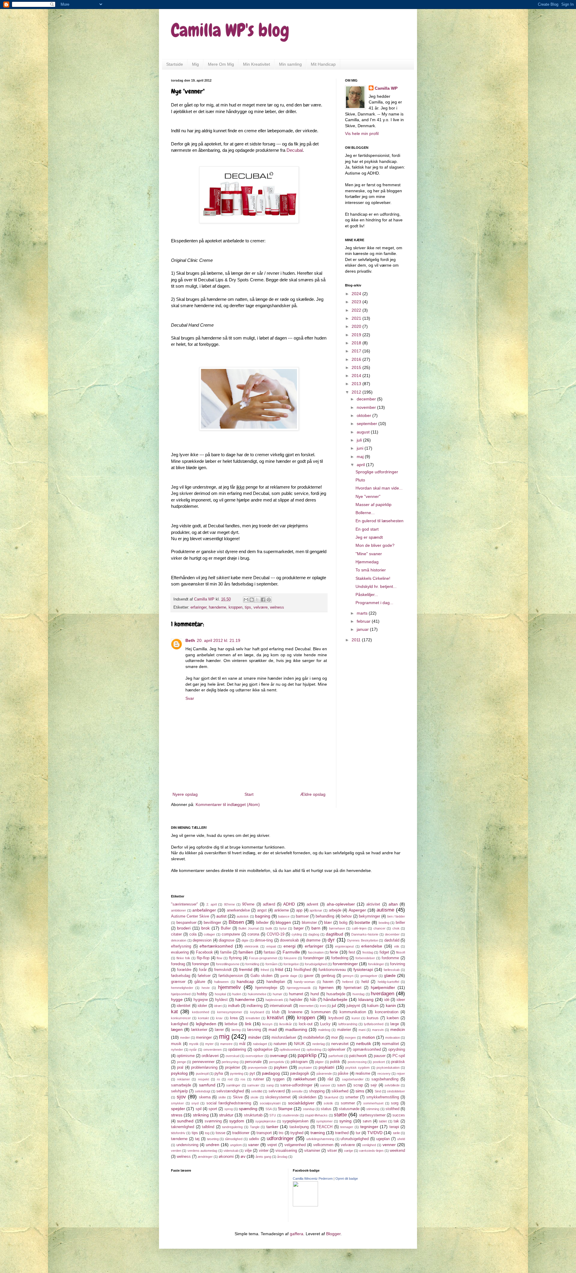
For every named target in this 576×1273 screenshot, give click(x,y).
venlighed (369, 1145)
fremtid (245, 969)
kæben (393, 1018)
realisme (363, 1073)
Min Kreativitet (256, 64)
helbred (347, 982)
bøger (299, 928)
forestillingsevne (227, 964)
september (367, 423)
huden (236, 994)
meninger (204, 1037)
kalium (373, 1006)
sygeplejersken (295, 1121)
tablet (383, 1121)
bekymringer (369, 916)
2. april (211, 904)
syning (345, 1121)
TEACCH (324, 1127)
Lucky (325, 1024)
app (299, 910)
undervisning (187, 1145)
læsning (254, 1030)
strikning (201, 1115)
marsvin (378, 1030)
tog (207, 1133)
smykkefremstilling (382, 1097)
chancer (380, 928)
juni (360, 448)
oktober (364, 415)
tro (281, 1133)
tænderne (179, 1139)
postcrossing (357, 1062)
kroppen (235, 607)
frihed (265, 970)
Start (249, 794)
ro (218, 1079)
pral (180, 1067)
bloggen (283, 922)
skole (254, 1097)
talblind (208, 1127)
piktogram (299, 1062)
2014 (357, 375)
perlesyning (230, 1062)
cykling (297, 934)
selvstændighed (230, 1091)
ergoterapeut (344, 946)
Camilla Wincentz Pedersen (313, 1178)
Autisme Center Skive (190, 916)
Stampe (285, 1108)
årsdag (282, 1156)
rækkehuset (304, 1079)
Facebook (204, 952)
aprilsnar (316, 910)
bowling (384, 922)
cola (192, 934)
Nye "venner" (368, 496)
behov (346, 916)
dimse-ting (264, 940)
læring (236, 1030)
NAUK (299, 1044)
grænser (178, 982)
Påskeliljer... (367, 594)
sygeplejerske (265, 1121)
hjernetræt (353, 988)
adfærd (269, 904)
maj (361, 456)
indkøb (234, 1006)
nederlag (318, 1044)
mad (272, 1029)
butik (269, 928)
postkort (379, 1062)
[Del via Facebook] (263, 600)
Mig (195, 64)
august (364, 432)
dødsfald (391, 940)
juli (360, 440)
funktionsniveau (332, 970)
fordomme (390, 958)
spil (199, 1109)
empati (271, 946)
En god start (367, 529)
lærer (219, 1030)
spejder (178, 1108)
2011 (357, 639)
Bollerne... (365, 512)
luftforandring (347, 1024)
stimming (372, 1109)
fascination (316, 952)
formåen (272, 964)
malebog (324, 1030)
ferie (334, 952)
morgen (350, 1037)
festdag (367, 952)
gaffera (296, 1233)
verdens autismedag (202, 1150)
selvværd (276, 1091)
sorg (394, 1103)
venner (389, 1144)
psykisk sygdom (357, 1067)
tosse (220, 1133)
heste (206, 988)
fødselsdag (180, 976)
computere (231, 934)
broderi (183, 928)
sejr (373, 1085)
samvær (253, 1085)
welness (277, 607)
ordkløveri (210, 1056)
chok (396, 928)
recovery (384, 1073)
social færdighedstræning (228, 1103)
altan (393, 904)
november (367, 407)
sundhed (185, 1121)
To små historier (371, 570)
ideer (401, 1000)
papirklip (307, 1055)
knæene (295, 1012)
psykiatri (326, 1067)
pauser (380, 1056)
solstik (328, 1103)
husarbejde (335, 994)
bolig (343, 923)
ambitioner (178, 910)
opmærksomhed (367, 1049)
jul (334, 1005)
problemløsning (204, 1067)
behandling (325, 916)
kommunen (321, 1012)
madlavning (296, 1029)
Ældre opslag (313, 794)
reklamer (183, 1079)
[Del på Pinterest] (269, 600)
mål (242, 1044)
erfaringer (198, 607)
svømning (213, 1121)
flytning (235, 958)
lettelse (231, 1024)
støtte (340, 1115)
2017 (357, 351)
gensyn (348, 976)
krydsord (336, 1018)
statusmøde (349, 1109)
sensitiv (297, 1091)
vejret (272, 1145)
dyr (331, 940)
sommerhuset (373, 1103)
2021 (357, 318)
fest (352, 952)
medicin (397, 1029)
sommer (348, 1103)
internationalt (281, 1006)
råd (330, 1079)
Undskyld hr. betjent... (376, 586)
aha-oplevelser (341, 904)
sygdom (236, 1121)
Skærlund (331, 1097)
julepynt (353, 1006)
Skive (238, 1097)
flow (219, 958)
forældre (184, 970)
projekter (232, 1067)
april (361, 464)
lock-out (306, 1024)
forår (203, 970)
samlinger (233, 1085)
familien (245, 952)
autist (221, 916)
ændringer (205, 1156)
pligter (319, 1062)
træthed (342, 1133)
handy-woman (304, 982)
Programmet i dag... (374, 602)
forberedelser (365, 958)
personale (253, 1062)
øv (243, 1156)
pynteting (236, 1073)
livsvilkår (285, 1024)
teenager (346, 1127)
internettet (306, 1006)
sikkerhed (340, 1091)
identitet (183, 1006)
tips (248, 607)
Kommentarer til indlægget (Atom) (228, 804)
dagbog (313, 934)
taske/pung (299, 1127)
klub (275, 1012)
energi (290, 946)
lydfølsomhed (373, 1024)
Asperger (357, 910)
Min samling (290, 64)
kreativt (275, 1017)
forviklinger (376, 964)
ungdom (236, 1145)
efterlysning (181, 946)
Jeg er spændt (369, 537)
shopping (317, 1091)
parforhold (335, 1056)
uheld (401, 1139)
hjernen (326, 987)
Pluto (360, 480)
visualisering (286, 1151)
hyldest (221, 1000)
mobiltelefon (313, 1037)
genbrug (328, 976)
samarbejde (181, 1085)
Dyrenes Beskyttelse (362, 940)
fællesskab (392, 970)
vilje (248, 1151)
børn (315, 928)
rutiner (258, 1079)
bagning (262, 916)
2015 (357, 367)
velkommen (323, 1145)
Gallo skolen (261, 976)
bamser (302, 916)
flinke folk (183, 958)
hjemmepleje (266, 988)
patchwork (358, 1056)
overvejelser (254, 1056)
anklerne (281, 910)
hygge (177, 999)
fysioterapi (363, 969)
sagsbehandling (384, 1079)
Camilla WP (386, 88)
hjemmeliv (229, 987)
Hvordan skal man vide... (379, 488)
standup (309, 1109)
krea (234, 1018)
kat (174, 1011)
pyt (252, 1073)
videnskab (231, 1150)
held (365, 982)
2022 (357, 310)
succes (398, 1115)
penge (181, 1062)
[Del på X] (257, 600)
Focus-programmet (263, 958)
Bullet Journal (248, 928)
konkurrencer (181, 1018)
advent (312, 904)
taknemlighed (182, 1127)
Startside (174, 64)
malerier (344, 1030)
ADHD (289, 904)
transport (264, 1133)
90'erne (248, 904)
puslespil (202, 1073)
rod (230, 1079)
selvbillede (392, 1085)
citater (176, 934)
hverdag (358, 994)
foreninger (200, 964)
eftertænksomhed (216, 946)
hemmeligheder (182, 988)
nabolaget (260, 1044)
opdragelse (263, 1049)
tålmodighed (233, 1139)
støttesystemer (372, 1115)
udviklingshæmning (320, 1139)
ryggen (278, 1079)
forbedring (339, 958)
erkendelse (371, 946)
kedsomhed (200, 1012)
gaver (309, 976)
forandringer (313, 958)
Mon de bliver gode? (375, 545)
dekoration (178, 940)
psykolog (179, 1073)
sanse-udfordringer (296, 1085)
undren (212, 1144)
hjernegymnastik (299, 988)
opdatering (237, 1049)
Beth (190, 640)
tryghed (296, 1133)
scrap (358, 1085)
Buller (226, 928)
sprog (228, 1109)
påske (343, 1073)
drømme (313, 940)
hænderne (217, 607)
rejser (401, 1073)
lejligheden (206, 1023)
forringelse (291, 964)
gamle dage (288, 976)
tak (396, 1121)
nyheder (177, 1049)
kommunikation (353, 1012)
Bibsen (236, 922)
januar (363, 629)
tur (358, 1133)
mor (334, 1037)
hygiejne (201, 1000)
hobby (202, 994)
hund (314, 994)
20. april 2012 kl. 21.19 (218, 640)
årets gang (263, 1156)
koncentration (386, 1012)
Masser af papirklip (374, 504)
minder (254, 1037)
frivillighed (302, 970)
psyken (280, 1067)
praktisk (398, 1062)
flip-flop (203, 958)
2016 (357, 359)
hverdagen (382, 993)
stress (176, 1115)
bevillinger (212, 923)
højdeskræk (274, 1000)
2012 (357, 392)
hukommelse (257, 994)
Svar (189, 698)
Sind (378, 1091)
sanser (325, 1085)
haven (328, 982)
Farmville (291, 952)
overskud (232, 1056)
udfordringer (280, 1138)
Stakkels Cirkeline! (373, 578)
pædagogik (299, 1073)
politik (335, 1062)
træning (317, 1132)
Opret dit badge (346, 1178)
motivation (392, 1037)
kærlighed (179, 1024)
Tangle (255, 1127)
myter (209, 1044)
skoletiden (307, 1097)
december (367, 399)
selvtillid (256, 1091)
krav (219, 1018)
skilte (222, 1097)
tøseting (213, 1139)
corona (253, 934)
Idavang (366, 999)
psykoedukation (388, 1067)
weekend (397, 1151)
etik (396, 946)
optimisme (186, 1056)
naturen (280, 1044)
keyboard (257, 1012)
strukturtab (253, 1115)
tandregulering (232, 1127)
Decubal (294, 150)
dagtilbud (334, 934)
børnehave (337, 928)
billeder (262, 923)
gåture (199, 982)
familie (226, 952)
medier (185, 1037)
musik (176, 1044)
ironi (323, 1006)
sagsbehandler (353, 1079)
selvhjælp (179, 1091)
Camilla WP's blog (230, 30)
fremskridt (223, 970)
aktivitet (373, 904)
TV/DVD (374, 1132)
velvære (261, 607)
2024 (357, 293)
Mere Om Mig (221, 64)
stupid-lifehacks (316, 1115)
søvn (367, 1121)
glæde (390, 975)
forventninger (345, 963)
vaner (253, 1144)
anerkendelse (238, 910)
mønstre (226, 1044)
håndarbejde (335, 999)
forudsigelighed (316, 964)
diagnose (226, 940)
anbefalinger (204, 910)
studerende (290, 1115)
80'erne (229, 904)
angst (262, 910)
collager (209, 934)
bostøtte (362, 922)
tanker (272, 1126)
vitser (332, 1151)
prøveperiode (257, 1067)
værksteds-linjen (371, 1150)
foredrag (178, 964)
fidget (384, 952)
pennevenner (203, 1062)
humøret (296, 994)
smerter (351, 1097)
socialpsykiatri (270, 1103)
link (248, 1023)
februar (364, 621)
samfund (207, 1085)
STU (272, 1115)
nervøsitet (340, 1044)
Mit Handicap (323, 64)
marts (363, 613)
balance (284, 916)
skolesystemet (278, 1097)
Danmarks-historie (364, 934)
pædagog (271, 1073)
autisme (385, 910)
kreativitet (253, 1018)
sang (270, 1085)
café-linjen (359, 928)
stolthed (392, 1109)
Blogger (333, 1233)
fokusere (290, 958)
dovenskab (289, 940)
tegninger (369, 1126)
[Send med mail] (246, 600)
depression (202, 940)
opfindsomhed (290, 1049)
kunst (356, 1018)
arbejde (335, 910)
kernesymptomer (229, 1012)
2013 (357, 383)
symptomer (324, 1121)
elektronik (251, 946)
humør (277, 994)
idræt (218, 1006)
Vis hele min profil (362, 133)
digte (245, 940)
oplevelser (336, 1049)
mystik (194, 1044)
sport (212, 1109)
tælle (396, 1133)
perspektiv (276, 1062)
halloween (221, 982)
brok (205, 928)
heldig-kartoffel (388, 982)
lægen (177, 1029)
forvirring (397, 964)
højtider (296, 1000)
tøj (197, 1139)
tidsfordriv (178, 1133)
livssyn (267, 1024)
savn (341, 1085)
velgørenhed (295, 1145)
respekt (203, 1079)
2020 (357, 326)
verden (176, 1150)
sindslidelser (396, 1091)
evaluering (180, 952)
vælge (348, 1150)
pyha (218, 1073)
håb (313, 1000)
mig (224, 1036)
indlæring (254, 1006)
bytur (283, 928)
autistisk (243, 916)
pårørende (324, 1073)
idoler (202, 1006)
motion (368, 1037)
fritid (279, 969)
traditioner (240, 1133)
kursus (373, 1018)
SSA (269, 1109)
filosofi (400, 952)
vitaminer (312, 1151)
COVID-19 (275, 934)
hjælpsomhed (180, 994)
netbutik (363, 1043)
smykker (177, 1103)
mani (361, 1030)
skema (205, 1097)
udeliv (254, 1139)
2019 (357, 334)
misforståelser (284, 1037)
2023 (357, 301)
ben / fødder (396, 916)
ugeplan (383, 1139)
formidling (252, 964)
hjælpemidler (383, 987)
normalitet (390, 1044)
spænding (248, 1108)
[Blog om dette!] (252, 600)
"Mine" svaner (369, 553)
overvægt (278, 1055)
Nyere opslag (185, 794)
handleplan (275, 982)
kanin (391, 1005)
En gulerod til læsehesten (380, 520)
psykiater (305, 1067)
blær (328, 923)
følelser (204, 976)
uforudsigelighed (354, 1139)
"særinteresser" (184, 904)
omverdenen (212, 1049)
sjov (181, 1097)
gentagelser (368, 976)
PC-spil (398, 1056)
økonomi (226, 1157)
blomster (309, 923)
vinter (263, 1151)
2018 (357, 342)
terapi (394, 1127)
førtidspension (230, 976)
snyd (195, 1103)
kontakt (203, 1018)
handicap (245, 981)
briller (400, 923)
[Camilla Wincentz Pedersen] (305, 1205)
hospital (220, 994)
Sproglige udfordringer (377, 471)
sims (360, 1091)
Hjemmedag (367, 561)
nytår (193, 1049)
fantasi (269, 952)
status (326, 1109)
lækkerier (199, 1030)
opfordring (314, 1049)
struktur (226, 1115)
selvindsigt (202, 1091)
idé (386, 1000)
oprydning (396, 1049)
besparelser (186, 923)
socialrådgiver (301, 1103)
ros (243, 1079)
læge (394, 1024)
